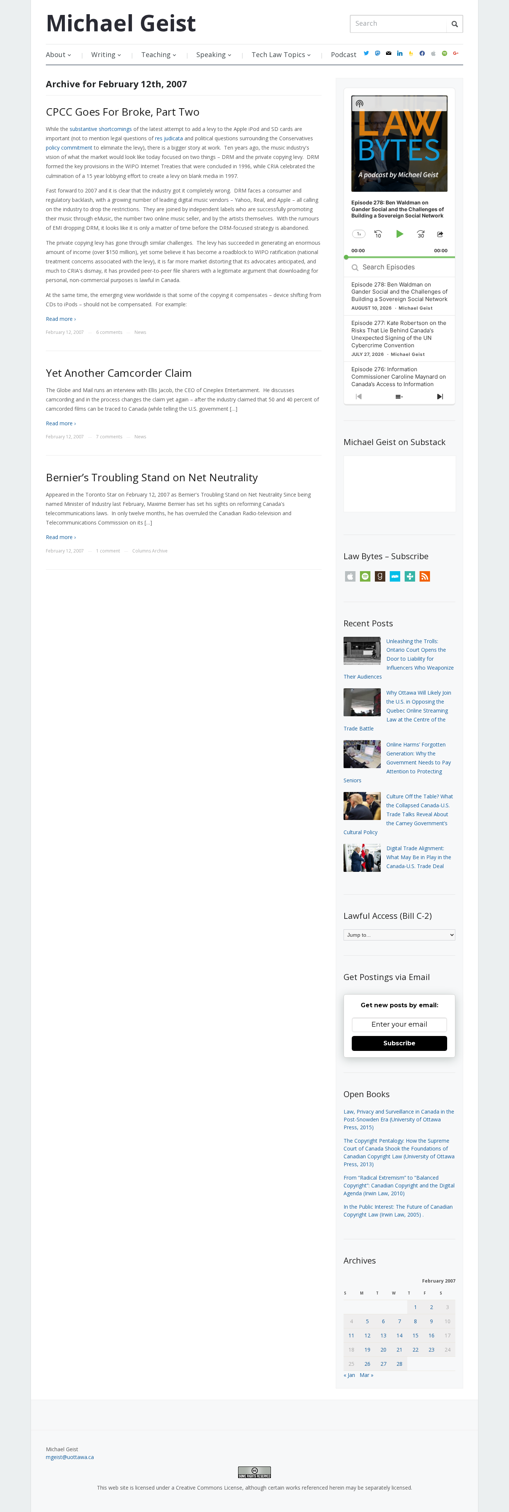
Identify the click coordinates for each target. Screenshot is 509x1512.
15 (415, 1335)
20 (383, 1349)
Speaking (211, 54)
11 (351, 1335)
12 (367, 1335)
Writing (103, 54)
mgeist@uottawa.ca (70, 1457)
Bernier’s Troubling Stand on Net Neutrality (152, 477)
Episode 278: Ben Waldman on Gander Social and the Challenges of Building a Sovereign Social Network (399, 292)
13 (383, 1335)
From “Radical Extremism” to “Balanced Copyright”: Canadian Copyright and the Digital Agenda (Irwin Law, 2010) (399, 1185)
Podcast (344, 54)
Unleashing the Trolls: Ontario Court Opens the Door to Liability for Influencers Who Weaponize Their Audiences (399, 659)
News (140, 332)
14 (399, 1335)
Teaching (156, 54)
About (56, 54)
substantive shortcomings (101, 128)
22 (415, 1349)
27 (383, 1363)
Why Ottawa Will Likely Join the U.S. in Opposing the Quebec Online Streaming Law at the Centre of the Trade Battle (397, 710)
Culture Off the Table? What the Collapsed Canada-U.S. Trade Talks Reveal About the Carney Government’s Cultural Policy (398, 814)
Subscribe (399, 1043)
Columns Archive (150, 551)
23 (431, 1349)
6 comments (109, 332)
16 (431, 1335)
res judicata (169, 138)
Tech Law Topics (278, 54)
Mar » (366, 1374)
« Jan (349, 1374)
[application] (399, 173)
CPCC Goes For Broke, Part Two (123, 111)
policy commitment (69, 147)
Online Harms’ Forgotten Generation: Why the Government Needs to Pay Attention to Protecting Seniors (397, 762)
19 (367, 1349)
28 (399, 1363)
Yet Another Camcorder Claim (119, 373)
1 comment (108, 551)
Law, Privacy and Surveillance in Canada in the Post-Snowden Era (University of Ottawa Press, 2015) (399, 1119)
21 (399, 1349)
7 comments (109, 436)
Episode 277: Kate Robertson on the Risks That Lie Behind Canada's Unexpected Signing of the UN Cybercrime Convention (398, 334)
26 (367, 1363)
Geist (121, 22)
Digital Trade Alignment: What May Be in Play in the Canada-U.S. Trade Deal (418, 857)
